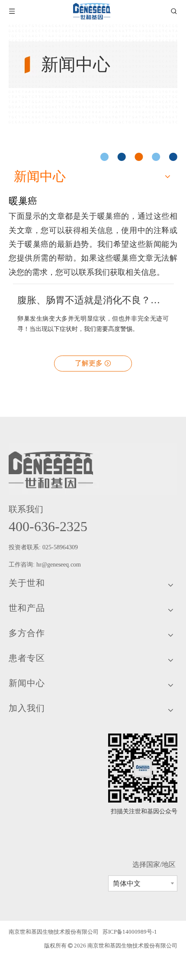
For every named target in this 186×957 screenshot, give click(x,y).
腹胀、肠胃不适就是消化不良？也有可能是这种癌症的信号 (93, 300)
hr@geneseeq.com (59, 564)
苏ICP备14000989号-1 (130, 932)
